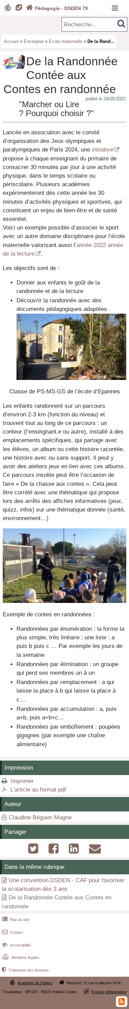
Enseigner (34, 41)
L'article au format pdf (38, 789)
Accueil (11, 41)
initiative (102, 149)
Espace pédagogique (109, 992)
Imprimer (22, 781)
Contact (12, 932)
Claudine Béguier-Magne (40, 817)
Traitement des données (25, 970)
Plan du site (15, 920)
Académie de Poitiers (35, 983)
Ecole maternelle (65, 41)
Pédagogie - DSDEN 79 (57, 8)
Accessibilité (16, 945)
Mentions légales (21, 957)
